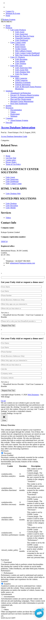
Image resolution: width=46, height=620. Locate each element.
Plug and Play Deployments (20, 99)
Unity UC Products (17, 57)
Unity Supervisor (21, 34)
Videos (13, 112)
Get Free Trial (11, 158)
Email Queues (20, 47)
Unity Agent (19, 32)
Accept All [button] (17, 413)
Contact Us (10, 11)
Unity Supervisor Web (23, 68)
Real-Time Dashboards (18, 104)
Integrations (14, 76)
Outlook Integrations (22, 85)
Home (8, 26)
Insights (8, 106)
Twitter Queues (21, 49)
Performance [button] (5, 571)
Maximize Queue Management (21, 101)
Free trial (9, 122)
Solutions (9, 91)
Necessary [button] (5, 451)
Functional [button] (5, 560)
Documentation (16, 110)
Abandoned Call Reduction (20, 93)
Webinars (13, 116)
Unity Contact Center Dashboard (27, 53)
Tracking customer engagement (22, 97)
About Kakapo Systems (19, 120)
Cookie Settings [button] (7, 413)
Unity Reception (21, 59)
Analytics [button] (4, 581)
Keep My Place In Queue (24, 36)
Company (9, 118)
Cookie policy (11, 160)
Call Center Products (18, 30)
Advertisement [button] (6, 594)
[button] (6, 22)
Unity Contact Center (14, 184)
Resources (9, 108)
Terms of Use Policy (13, 164)
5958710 (4, 242)
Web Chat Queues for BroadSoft (27, 55)
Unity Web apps (16, 66)
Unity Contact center (18, 42)
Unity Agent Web (21, 70)
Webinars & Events (13, 13)
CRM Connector (21, 80)
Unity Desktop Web (22, 72)
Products (9, 28)
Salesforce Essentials (23, 82)
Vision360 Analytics (22, 38)
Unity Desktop (20, 63)
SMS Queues (20, 45)
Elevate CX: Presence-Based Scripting (24, 95)
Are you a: (5, 313)
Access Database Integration (18, 127)
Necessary (7, 453)
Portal (8, 16)
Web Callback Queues (23, 51)
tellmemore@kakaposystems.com (22, 263)
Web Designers (33, 395)
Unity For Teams (21, 74)
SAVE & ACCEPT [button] (8, 618)
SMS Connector (21, 78)
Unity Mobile (20, 61)
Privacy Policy (11, 162)
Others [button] (3, 607)
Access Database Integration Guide (14, 136)
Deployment (15, 114)
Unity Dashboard (21, 40)
